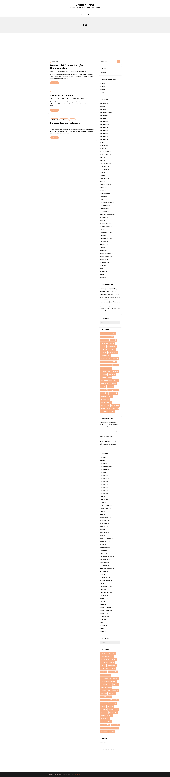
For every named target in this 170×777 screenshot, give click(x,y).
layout (103, 377)
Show (101, 268)
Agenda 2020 (103, 109)
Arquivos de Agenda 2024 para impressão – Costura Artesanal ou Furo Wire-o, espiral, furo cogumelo (110, 308)
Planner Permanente (105, 238)
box (114, 340)
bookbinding (105, 340)
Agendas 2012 (103, 127)
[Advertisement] (85, 43)
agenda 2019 (103, 106)
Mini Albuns (103, 217)
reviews (102, 247)
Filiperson (102, 196)
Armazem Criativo (105, 151)
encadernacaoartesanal (108, 362)
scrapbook (105, 399)
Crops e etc (103, 172)
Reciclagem (103, 244)
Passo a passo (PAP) (105, 232)
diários (101, 181)
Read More (54, 82)
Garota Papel (85, 5)
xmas (111, 412)
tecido (116, 408)
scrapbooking (106, 402)
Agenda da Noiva (104, 115)
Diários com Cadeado (105, 184)
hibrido (115, 371)
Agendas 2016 (103, 133)
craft (112, 349)
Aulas (101, 157)
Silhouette (102, 271)
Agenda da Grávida (105, 112)
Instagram (102, 86)
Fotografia (102, 199)
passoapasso (113, 390)
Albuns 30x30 (55, 92)
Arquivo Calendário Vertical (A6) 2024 (110, 297)
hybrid (104, 374)
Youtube (102, 92)
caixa (112, 343)
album (112, 334)
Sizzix (101, 274)
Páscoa (102, 229)
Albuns (102, 142)
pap (103, 387)
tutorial (104, 412)
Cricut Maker (103, 169)
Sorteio (72, 119)
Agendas (102, 118)
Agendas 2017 (103, 136)
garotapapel (105, 371)
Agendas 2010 (55, 119)
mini (116, 380)
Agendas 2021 (103, 139)
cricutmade (112, 352)
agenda (104, 334)
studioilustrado (106, 408)
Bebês (101, 160)
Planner (102, 235)
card (103, 346)
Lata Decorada (104, 205)
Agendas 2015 (103, 130)
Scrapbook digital (104, 256)
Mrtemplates (76, 774)
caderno (104, 343)
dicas (115, 359)
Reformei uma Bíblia (105, 294)
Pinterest (102, 89)
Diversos (102, 190)
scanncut (113, 393)
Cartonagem (103, 166)
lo (110, 377)
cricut (104, 352)
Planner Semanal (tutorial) (107, 302)
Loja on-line (85, 14)
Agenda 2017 (103, 103)
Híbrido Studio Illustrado (106, 202)
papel (110, 387)
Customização (103, 178)
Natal (101, 220)
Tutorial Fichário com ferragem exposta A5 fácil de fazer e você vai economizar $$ (109, 289)
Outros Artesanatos (105, 226)
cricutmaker (105, 355)
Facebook (102, 83)
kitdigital (112, 374)
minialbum (105, 383)
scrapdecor (103, 262)
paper (104, 390)
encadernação (106, 365)
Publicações (103, 241)
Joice (51, 71)
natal (113, 383)
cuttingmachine (106, 359)
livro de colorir (103, 211)
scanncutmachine (107, 396)
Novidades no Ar (104, 223)
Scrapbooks (103, 259)
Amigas (102, 148)
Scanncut (102, 250)
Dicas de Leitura (104, 187)
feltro (115, 365)
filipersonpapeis (106, 368)
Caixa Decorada (104, 163)
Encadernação (104, 193)
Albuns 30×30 (103, 145)
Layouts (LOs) (55, 61)
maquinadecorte (106, 380)
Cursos (102, 175)
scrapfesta (103, 265)
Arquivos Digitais (104, 154)
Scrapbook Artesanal (105, 253)
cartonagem (111, 346)
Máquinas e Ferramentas (106, 214)
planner (104, 393)
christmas (104, 349)
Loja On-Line (103, 72)
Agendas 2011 (103, 124)
